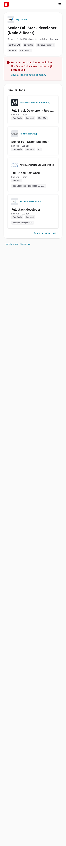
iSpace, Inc (21, 19)
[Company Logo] (14, 102)
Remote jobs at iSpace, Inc (17, 244)
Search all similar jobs (45, 233)
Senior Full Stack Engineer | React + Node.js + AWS (31, 142)
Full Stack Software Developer (25, 173)
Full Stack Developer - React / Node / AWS (32, 110)
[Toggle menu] (59, 4)
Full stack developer (25, 209)
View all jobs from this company (28, 74)
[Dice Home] (6, 4)
